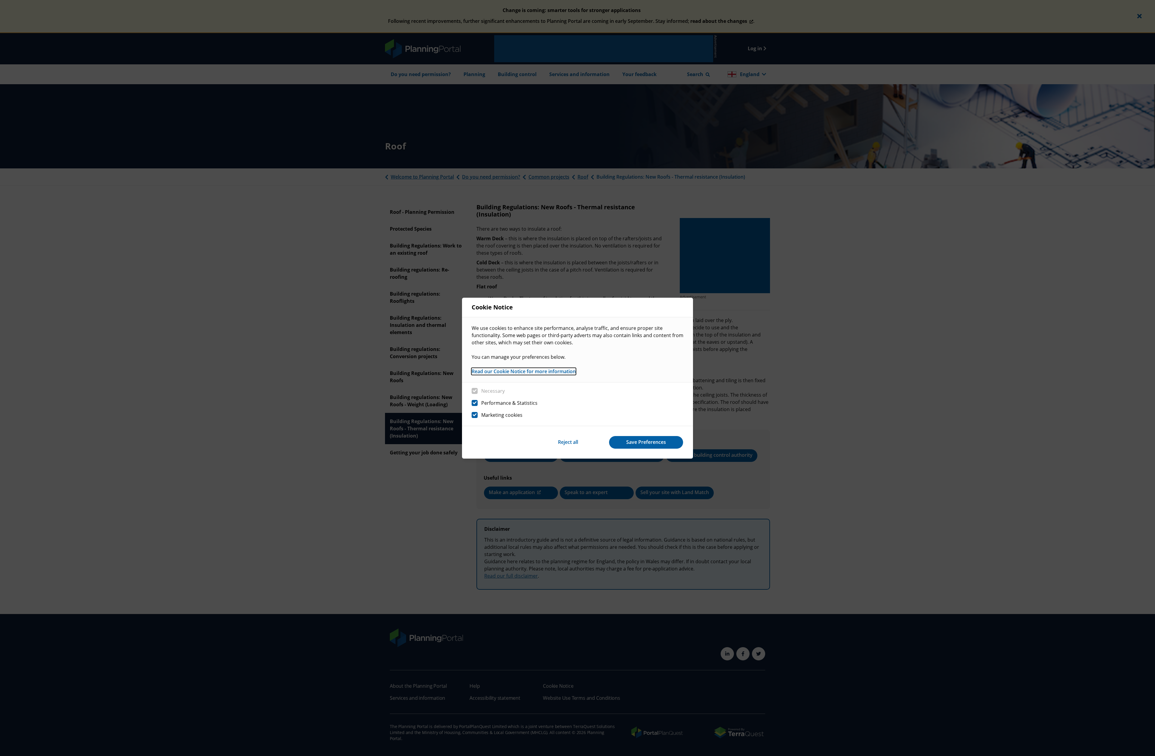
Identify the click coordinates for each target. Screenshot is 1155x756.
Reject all (568, 442)
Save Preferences (646, 442)
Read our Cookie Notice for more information (524, 371)
